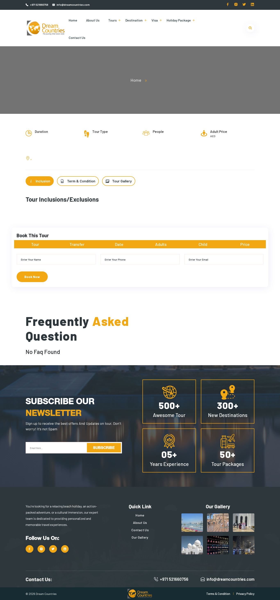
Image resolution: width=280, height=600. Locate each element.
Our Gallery (140, 537)
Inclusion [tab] (42, 181)
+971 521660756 (39, 4)
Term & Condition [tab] (80, 181)
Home (73, 20)
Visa (154, 20)
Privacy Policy (245, 593)
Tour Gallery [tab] (121, 181)
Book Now (32, 277)
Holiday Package (179, 20)
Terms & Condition (218, 593)
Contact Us (77, 38)
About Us (92, 20)
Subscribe (104, 447)
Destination (134, 20)
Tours (112, 20)
